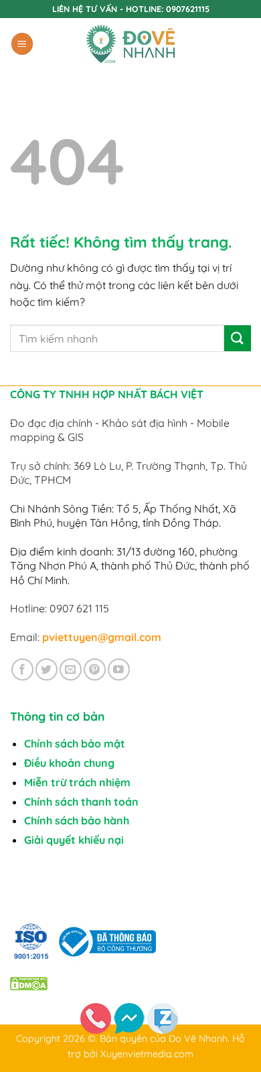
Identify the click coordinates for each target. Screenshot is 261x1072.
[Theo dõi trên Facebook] (22, 669)
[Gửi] (237, 338)
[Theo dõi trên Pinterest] (95, 669)
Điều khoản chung (69, 763)
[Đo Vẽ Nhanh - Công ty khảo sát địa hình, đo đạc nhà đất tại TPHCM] (130, 44)
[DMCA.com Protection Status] (29, 983)
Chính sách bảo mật (74, 743)
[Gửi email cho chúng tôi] (71, 669)
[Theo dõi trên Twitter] (46, 669)
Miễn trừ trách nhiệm (77, 782)
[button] (22, 44)
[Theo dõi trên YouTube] (119, 669)
